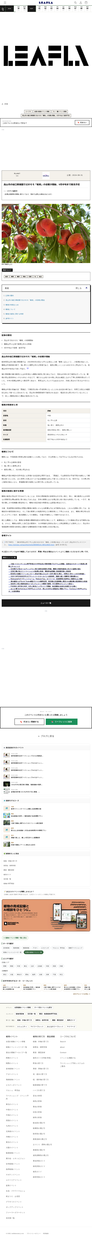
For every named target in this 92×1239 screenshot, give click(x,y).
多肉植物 (6, 948)
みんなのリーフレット (55, 1026)
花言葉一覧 (7, 879)
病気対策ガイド (39, 1166)
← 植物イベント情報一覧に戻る (15, 938)
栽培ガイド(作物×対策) (42, 1058)
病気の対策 (37, 1101)
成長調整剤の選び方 (41, 1155)
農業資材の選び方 (40, 1139)
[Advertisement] (46, 147)
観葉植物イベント (13, 1153)
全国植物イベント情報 (22, 1007)
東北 (25, 966)
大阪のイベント (12, 1147)
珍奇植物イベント (13, 1164)
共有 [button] (6, 104)
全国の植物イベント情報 (41, 111)
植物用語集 (20, 1014)
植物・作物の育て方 (10, 861)
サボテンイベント (13, 1175)
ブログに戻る (47, 736)
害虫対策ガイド (39, 1161)
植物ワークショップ (75, 948)
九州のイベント (12, 1126)
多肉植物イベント (13, 1069)
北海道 (40, 966)
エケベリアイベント (14, 1180)
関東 (4, 966)
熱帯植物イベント (13, 1169)
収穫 (30, 276)
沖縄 (61, 966)
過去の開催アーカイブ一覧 (16, 1052)
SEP (31, 8)
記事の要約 (10, 295)
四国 (54, 966)
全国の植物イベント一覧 (33, 952)
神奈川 (19, 974)
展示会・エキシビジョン (15, 1158)
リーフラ (28, 111)
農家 (18, 276)
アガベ (35, 948)
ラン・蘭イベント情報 (59, 111)
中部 (18, 966)
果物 (24, 276)
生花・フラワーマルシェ (15, 1191)
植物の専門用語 (9, 883)
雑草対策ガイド (39, 1177)
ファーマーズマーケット (15, 1212)
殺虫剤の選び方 (39, 1123)
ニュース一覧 (46, 603)
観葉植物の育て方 (40, 1085)
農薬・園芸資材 (9, 870)
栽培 (6, 276)
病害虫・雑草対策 (10, 865)
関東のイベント (12, 1058)
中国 (47, 966)
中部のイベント (12, 1110)
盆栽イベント (11, 1185)
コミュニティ (22, 1026)
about (62, 1047)
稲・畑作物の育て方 (41, 1080)
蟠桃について (10, 309)
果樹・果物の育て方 (41, 1069)
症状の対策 (37, 1112)
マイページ (71, 1026)
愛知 (26, 974)
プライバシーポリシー (34, 1233)
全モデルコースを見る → (81, 994)
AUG (9, 8)
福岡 (33, 974)
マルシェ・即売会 (59, 948)
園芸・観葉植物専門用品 (48, 1014)
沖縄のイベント (12, 1137)
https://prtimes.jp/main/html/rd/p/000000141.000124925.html (31, 545)
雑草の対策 (37, 1117)
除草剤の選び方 (39, 1134)
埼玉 (61, 974)
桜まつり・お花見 (13, 1196)
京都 (40, 974)
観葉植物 (26, 948)
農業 (12, 276)
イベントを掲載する (68, 1058)
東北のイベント (12, 1104)
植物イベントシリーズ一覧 (12, 952)
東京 (4, 974)
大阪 (11, 974)
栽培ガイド (7, 874)
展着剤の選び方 (39, 1150)
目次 (7, 288)
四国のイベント (12, 1120)
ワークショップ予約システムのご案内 (72, 1064)
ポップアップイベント (14, 1207)
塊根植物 (16, 948)
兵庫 (47, 974)
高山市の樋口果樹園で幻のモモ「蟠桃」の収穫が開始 (25, 300)
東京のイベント (12, 1142)
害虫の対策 (37, 1107)
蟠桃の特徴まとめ (12, 305)
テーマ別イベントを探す (43, 1007)
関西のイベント (12, 1063)
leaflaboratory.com (18, 1233)
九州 (32, 966)
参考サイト (10, 318)
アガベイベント (12, 1074)
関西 (11, 966)
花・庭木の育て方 (40, 1074)
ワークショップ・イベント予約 (17, 1097)
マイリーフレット (37, 1026)
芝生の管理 (37, 1096)
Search (63, 1042)
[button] (5, 2)
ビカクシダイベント (14, 1085)
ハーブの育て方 (39, 1090)
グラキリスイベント (14, 1202)
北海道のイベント (13, 1131)
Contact (63, 1052)
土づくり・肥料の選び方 (42, 1144)
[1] (28, 368)
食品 (40, 276)
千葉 (54, 974)
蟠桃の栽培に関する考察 (15, 314)
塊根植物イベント (13, 1080)
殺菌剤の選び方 (39, 1128)
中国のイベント (12, 1115)
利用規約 (46, 1233)
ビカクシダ (45, 948)
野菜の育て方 (38, 1063)
